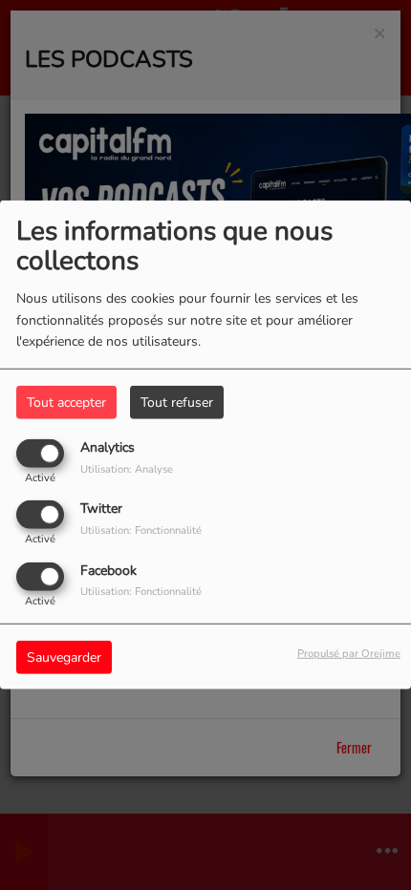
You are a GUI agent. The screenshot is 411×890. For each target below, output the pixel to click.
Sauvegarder (64, 656)
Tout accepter (66, 402)
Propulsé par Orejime (348, 653)
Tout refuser (177, 402)
